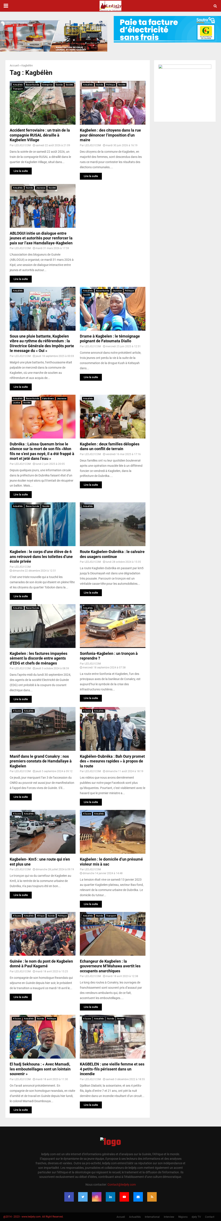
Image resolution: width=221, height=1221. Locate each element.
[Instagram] (96, 1197)
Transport (18, 89)
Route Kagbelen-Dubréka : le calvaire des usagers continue (112, 554)
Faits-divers (48, 398)
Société (69, 84)
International (152, 1216)
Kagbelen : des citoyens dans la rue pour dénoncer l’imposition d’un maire (110, 135)
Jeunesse (40, 188)
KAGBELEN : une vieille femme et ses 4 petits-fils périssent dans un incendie (112, 1069)
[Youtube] (124, 1197)
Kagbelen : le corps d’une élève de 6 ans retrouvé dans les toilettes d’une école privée (41, 556)
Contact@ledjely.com (121, 1184)
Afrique (40, 916)
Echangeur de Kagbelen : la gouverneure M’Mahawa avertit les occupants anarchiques (110, 966)
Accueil (14, 65)
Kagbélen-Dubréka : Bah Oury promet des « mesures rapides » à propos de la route (112, 761)
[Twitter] (83, 1197)
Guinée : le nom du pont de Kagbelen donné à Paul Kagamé (41, 963)
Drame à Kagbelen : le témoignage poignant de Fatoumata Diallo (110, 338)
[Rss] (152, 1197)
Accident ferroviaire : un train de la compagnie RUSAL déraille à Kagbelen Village (40, 135)
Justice (16, 402)
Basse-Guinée (32, 84)
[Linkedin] (110, 1197)
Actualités (18, 84)
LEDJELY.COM (22, 145)
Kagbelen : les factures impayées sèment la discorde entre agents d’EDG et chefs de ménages (38, 658)
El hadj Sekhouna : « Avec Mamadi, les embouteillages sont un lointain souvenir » (40, 1069)
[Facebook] (69, 1197)
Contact (209, 1216)
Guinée (59, 84)
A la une (17, 711)
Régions (183, 1216)
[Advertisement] (113, 211)
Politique (110, 84)
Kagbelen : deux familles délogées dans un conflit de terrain (109, 446)
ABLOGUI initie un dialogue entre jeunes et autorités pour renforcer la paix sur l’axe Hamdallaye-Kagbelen (41, 238)
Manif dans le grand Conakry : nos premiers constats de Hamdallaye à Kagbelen (41, 761)
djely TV (196, 1216)
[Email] (138, 1197)
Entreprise (47, 84)
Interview (169, 1216)
